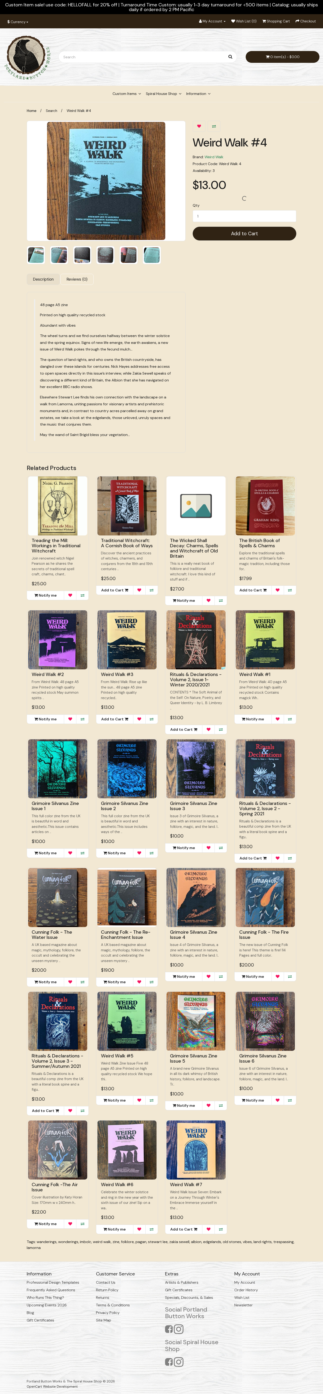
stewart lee (158, 1241)
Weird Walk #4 (79, 110)
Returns (102, 1297)
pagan (140, 1241)
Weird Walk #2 (48, 674)
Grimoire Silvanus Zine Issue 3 (193, 806)
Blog (30, 1312)
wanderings (47, 1241)
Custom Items (125, 93)
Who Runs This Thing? (45, 1297)
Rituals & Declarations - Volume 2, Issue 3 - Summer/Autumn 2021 (57, 1061)
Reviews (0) (76, 279)
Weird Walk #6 (117, 1184)
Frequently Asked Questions (51, 1289)
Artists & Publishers (181, 1282)
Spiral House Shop (161, 93)
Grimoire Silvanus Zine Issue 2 (124, 806)
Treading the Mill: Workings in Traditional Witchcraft (56, 545)
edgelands (212, 1241)
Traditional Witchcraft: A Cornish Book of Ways (127, 543)
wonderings (68, 1241)
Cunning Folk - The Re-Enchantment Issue (125, 934)
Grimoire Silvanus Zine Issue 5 (193, 1058)
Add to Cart (244, 233)
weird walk (102, 1241)
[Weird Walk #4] (106, 181)
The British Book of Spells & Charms (259, 543)
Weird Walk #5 (117, 1055)
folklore (127, 1241)
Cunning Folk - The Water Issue (52, 934)
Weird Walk (214, 156)
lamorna (34, 1247)
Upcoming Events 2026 (47, 1305)
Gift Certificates (40, 1320)
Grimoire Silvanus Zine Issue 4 (193, 934)
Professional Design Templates (53, 1282)
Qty (196, 205)
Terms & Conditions (113, 1305)
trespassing (283, 1241)
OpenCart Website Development (52, 1386)
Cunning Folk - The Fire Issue (264, 934)
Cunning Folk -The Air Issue (55, 1187)
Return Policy (107, 1289)
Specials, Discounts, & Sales (189, 1297)
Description (43, 279)
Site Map (103, 1320)
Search (51, 110)
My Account (244, 1282)
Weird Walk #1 (254, 674)
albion (196, 1241)
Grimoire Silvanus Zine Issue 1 (55, 806)
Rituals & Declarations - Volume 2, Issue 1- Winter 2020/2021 (196, 679)
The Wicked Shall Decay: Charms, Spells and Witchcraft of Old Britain (194, 548)
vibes (247, 1241)
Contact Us (105, 1282)
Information (196, 93)
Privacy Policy (108, 1312)
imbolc (85, 1241)
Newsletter (243, 1305)
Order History (246, 1289)
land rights (262, 1241)
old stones (232, 1241)
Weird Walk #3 (117, 674)
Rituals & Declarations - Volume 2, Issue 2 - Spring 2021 (265, 808)
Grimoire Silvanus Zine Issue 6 (263, 1058)
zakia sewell (179, 1241)
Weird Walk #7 (186, 1184)
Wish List (241, 1297)
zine (116, 1241)
